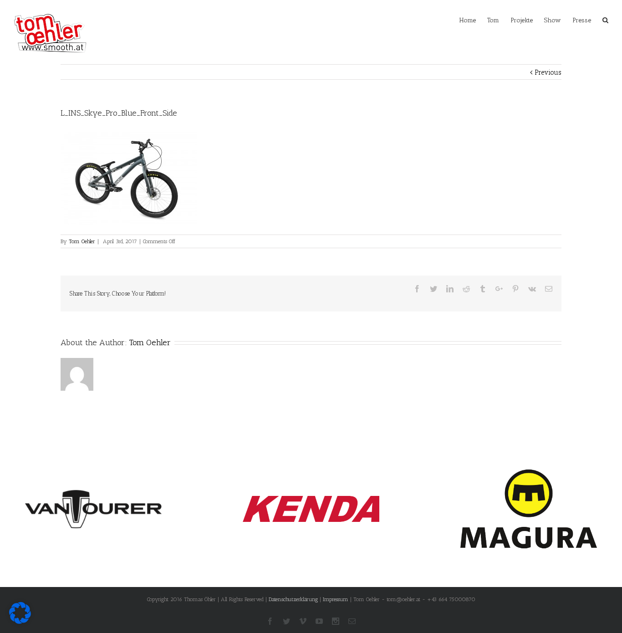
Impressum (335, 599)
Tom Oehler (82, 241)
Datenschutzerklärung (293, 599)
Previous (548, 72)
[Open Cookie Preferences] (20, 622)
